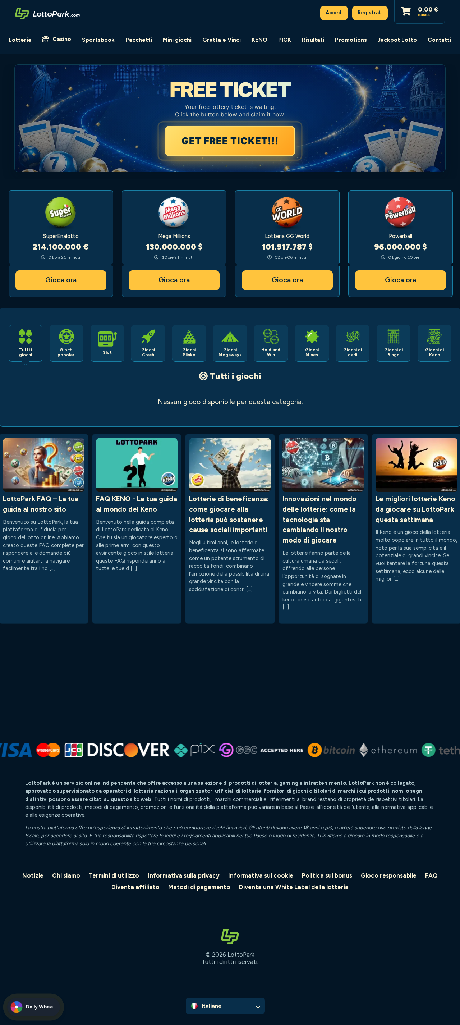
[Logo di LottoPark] (47, 12)
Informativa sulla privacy (184, 875)
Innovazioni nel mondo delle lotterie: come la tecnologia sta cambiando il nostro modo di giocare (319, 519)
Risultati (313, 39)
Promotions (351, 39)
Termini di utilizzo (114, 875)
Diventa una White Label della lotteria (294, 887)
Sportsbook (98, 39)
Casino (61, 39)
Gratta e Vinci (221, 39)
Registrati (370, 12)
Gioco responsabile (389, 875)
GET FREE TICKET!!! (230, 140)
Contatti (439, 39)
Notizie (32, 875)
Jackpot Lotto (397, 39)
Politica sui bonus (327, 875)
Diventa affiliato (135, 887)
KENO (259, 39)
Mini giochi (177, 39)
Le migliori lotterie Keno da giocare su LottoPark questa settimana (415, 509)
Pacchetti (138, 39)
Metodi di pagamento (199, 887)
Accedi (334, 12)
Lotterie (20, 39)
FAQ (431, 875)
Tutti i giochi (235, 376)
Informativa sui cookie (260, 875)
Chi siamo (66, 875)
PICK (284, 39)
